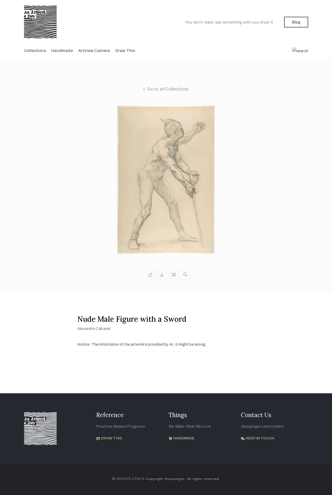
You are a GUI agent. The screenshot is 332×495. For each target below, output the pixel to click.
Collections (35, 50)
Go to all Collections (168, 89)
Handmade (62, 50)
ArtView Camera (94, 50)
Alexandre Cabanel (93, 329)
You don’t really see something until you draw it (229, 22)
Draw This (125, 50)
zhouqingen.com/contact (262, 426)
